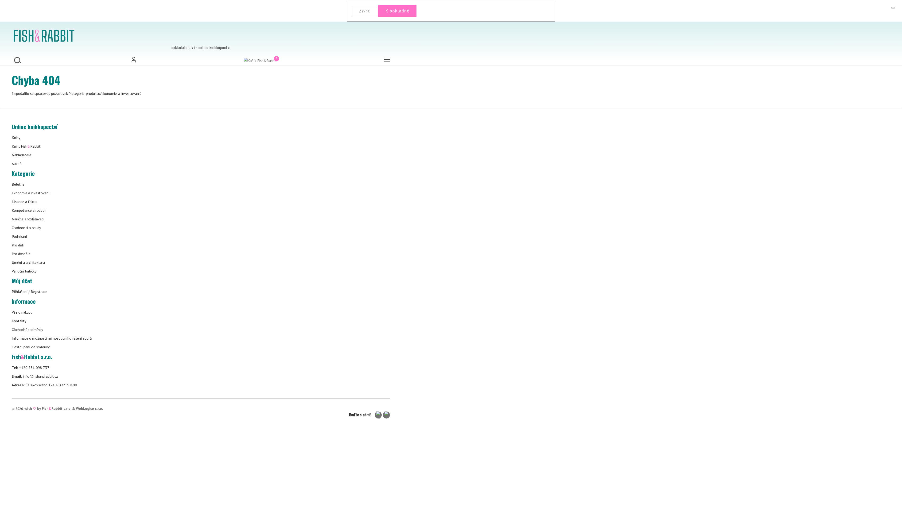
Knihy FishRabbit (26, 146)
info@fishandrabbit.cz (35, 376)
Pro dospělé (21, 253)
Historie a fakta (24, 201)
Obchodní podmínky (27, 329)
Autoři (16, 163)
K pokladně (397, 11)
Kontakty (19, 321)
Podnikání (19, 236)
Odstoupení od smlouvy (31, 347)
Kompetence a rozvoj (29, 210)
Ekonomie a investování (31, 193)
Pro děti (18, 245)
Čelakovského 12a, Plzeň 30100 (44, 385)
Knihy (16, 137)
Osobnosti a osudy (26, 227)
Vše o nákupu (22, 312)
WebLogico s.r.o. (89, 408)
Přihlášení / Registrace (29, 291)
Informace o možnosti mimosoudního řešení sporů (52, 338)
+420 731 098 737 (30, 367)
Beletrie (18, 184)
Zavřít (364, 11)
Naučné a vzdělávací (28, 219)
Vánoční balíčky (24, 271)
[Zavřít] (893, 7)
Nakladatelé (21, 155)
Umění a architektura (28, 262)
